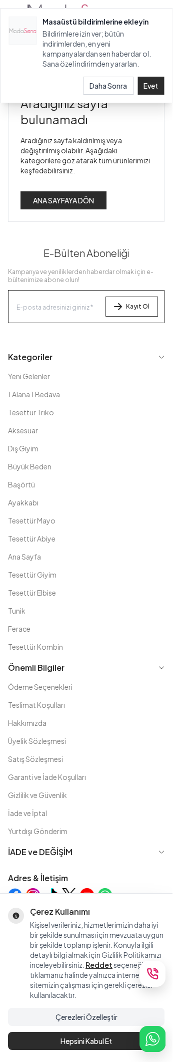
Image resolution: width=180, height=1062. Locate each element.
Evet (151, 85)
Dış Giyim (23, 448)
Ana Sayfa (24, 556)
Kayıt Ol (138, 306)
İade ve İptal (27, 813)
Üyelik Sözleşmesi (37, 740)
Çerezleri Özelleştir (87, 1016)
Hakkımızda (27, 722)
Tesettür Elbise (32, 592)
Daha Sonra (108, 85)
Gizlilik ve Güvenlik (37, 795)
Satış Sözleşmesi (35, 758)
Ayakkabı (23, 502)
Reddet (99, 964)
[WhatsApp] (153, 1039)
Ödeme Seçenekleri (40, 686)
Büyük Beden (30, 466)
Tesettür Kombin (35, 646)
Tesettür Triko (31, 412)
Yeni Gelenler (29, 376)
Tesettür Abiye (32, 538)
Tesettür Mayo (32, 520)
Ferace (19, 628)
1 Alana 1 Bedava (34, 394)
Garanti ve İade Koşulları (47, 776)
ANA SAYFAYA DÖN (63, 200)
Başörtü (21, 484)
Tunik (17, 610)
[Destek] (153, 974)
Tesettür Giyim (32, 574)
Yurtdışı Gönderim (38, 831)
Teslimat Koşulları (36, 704)
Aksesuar (23, 430)
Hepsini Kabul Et (86, 1040)
